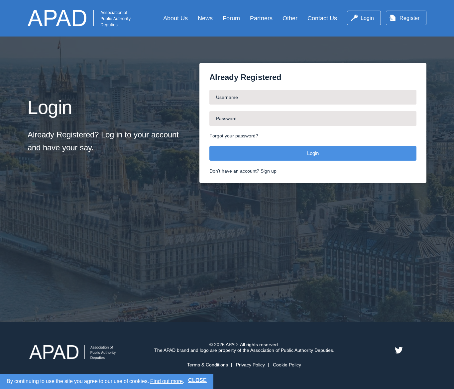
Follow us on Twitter (399, 350)
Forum (231, 18)
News (205, 18)
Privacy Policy (250, 364)
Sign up (269, 171)
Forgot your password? (233, 135)
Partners (261, 18)
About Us (175, 18)
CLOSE (197, 380)
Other (290, 18)
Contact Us (322, 18)
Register (409, 18)
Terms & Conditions (207, 364)
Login (367, 18)
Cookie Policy (287, 364)
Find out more (166, 381)
